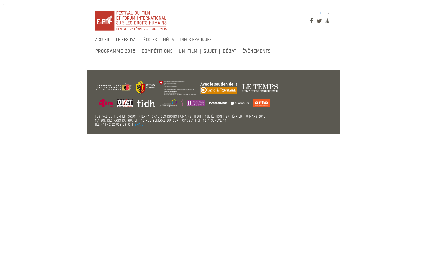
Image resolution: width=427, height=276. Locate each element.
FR (322, 13)
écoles (150, 39)
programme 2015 (115, 51)
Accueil (102, 39)
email (139, 124)
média (168, 39)
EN (327, 13)
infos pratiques (196, 39)
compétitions (157, 51)
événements (256, 51)
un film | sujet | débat (207, 51)
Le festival (127, 39)
